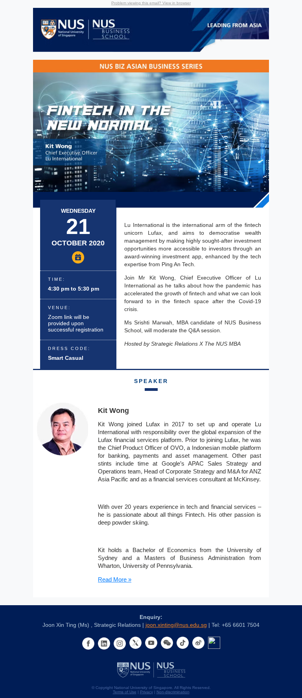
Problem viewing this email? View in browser (151, 3)
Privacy (146, 692)
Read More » (114, 579)
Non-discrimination (173, 692)
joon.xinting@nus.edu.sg (176, 625)
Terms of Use (124, 692)
